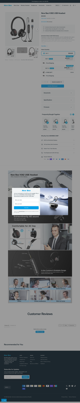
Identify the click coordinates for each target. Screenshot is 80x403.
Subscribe (26, 207)
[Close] (66, 189)
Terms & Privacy (22, 211)
